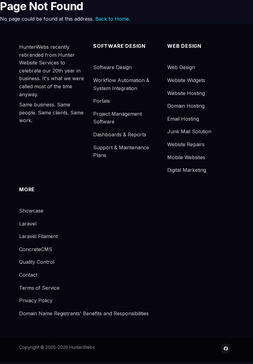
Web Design (181, 67)
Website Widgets (186, 80)
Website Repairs (186, 144)
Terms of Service (39, 288)
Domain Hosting (186, 106)
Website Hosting (186, 93)
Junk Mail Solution (189, 131)
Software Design (112, 67)
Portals (101, 101)
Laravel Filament (38, 236)
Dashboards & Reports (119, 134)
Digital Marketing (186, 170)
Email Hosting (183, 119)
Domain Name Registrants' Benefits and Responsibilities (84, 313)
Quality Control (36, 262)
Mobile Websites (186, 157)
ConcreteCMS (35, 249)
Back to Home (112, 19)
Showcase (31, 211)
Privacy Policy (35, 300)
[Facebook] (226, 349)
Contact (28, 275)
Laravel (27, 224)
